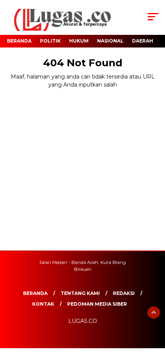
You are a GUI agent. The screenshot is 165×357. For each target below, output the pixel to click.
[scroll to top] (153, 312)
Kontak (43, 304)
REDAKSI (124, 293)
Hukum (79, 41)
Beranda (19, 41)
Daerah (142, 41)
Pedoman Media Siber (97, 304)
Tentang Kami (80, 293)
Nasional (110, 41)
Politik (50, 41)
